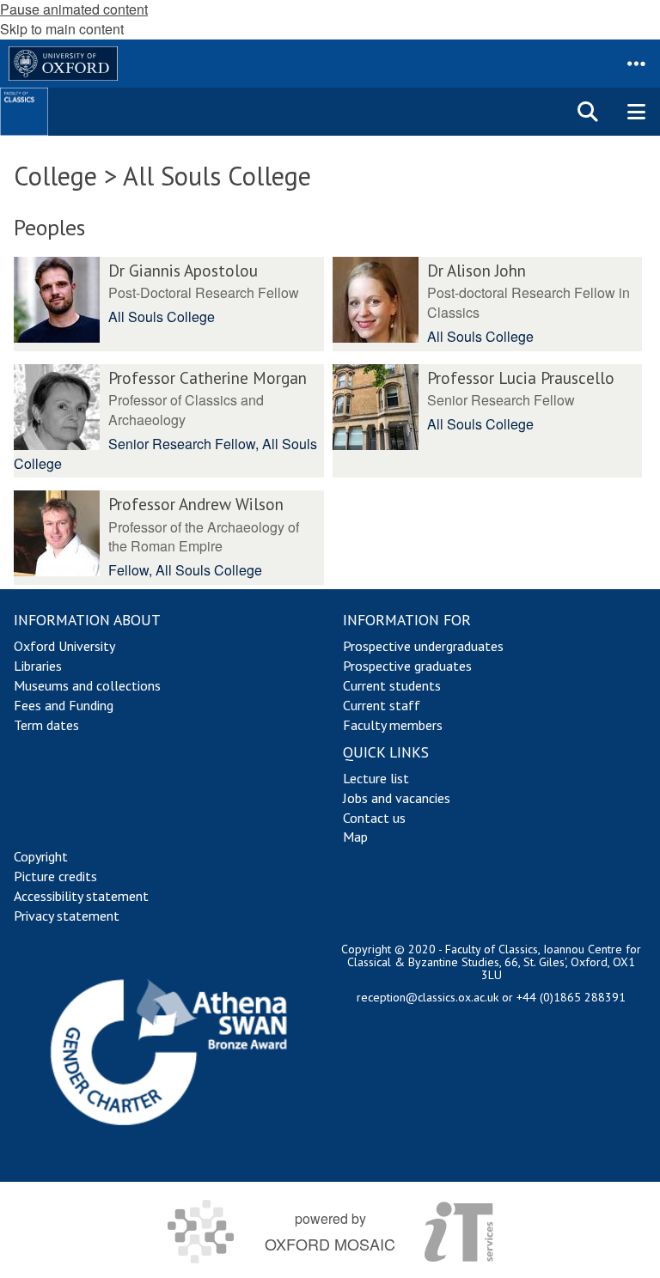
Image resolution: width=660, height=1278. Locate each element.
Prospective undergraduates (423, 645)
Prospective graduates (407, 665)
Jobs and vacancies (396, 797)
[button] (636, 64)
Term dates (46, 724)
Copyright (41, 856)
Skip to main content (62, 29)
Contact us (374, 817)
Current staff (381, 705)
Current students (392, 685)
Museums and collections (87, 685)
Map (355, 836)
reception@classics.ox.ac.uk (427, 997)
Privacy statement (66, 915)
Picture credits (55, 876)
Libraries (38, 665)
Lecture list (376, 778)
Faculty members (393, 724)
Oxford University (64, 645)
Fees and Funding (63, 705)
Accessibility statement (81, 895)
